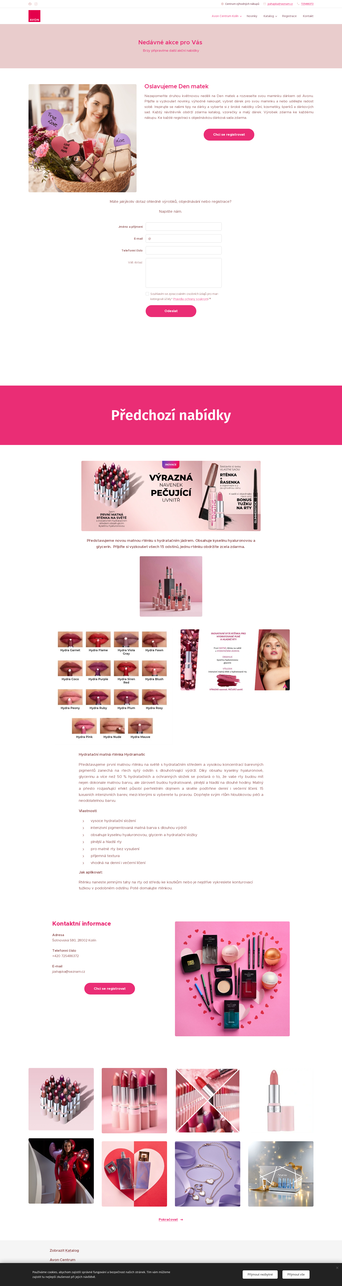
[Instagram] (35, 4)
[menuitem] (227, 16)
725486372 (307, 4)
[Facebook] (30, 4)
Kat (68, 1250)
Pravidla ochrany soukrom (190, 299)
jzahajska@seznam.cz (280, 4)
